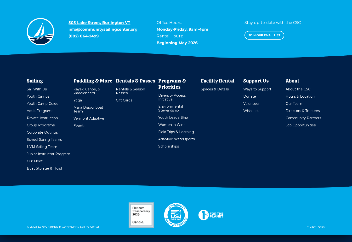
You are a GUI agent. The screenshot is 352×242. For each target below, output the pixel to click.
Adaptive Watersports (176, 139)
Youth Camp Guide (42, 103)
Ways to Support (257, 89)
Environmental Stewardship (170, 108)
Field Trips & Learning (176, 132)
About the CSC (298, 89)
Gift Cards (124, 100)
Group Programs (41, 125)
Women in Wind (172, 125)
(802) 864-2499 (83, 36)
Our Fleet (35, 161)
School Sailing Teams (44, 139)
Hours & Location (300, 96)
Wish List (251, 111)
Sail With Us (37, 89)
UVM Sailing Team (42, 147)
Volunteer (251, 103)
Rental (163, 36)
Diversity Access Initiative (172, 97)
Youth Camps (38, 96)
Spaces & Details (215, 89)
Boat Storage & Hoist (44, 168)
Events (79, 126)
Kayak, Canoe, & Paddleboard (87, 91)
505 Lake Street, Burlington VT (99, 22)
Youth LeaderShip (173, 117)
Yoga (78, 100)
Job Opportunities (301, 125)
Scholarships (168, 146)
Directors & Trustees (303, 111)
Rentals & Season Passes (130, 91)
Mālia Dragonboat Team (88, 109)
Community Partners (303, 118)
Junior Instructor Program (48, 154)
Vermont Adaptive (89, 118)
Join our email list (264, 35)
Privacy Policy (315, 226)
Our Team (294, 103)
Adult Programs (40, 111)
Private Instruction (42, 118)
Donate (249, 96)
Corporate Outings (42, 132)
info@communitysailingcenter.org (102, 29)
